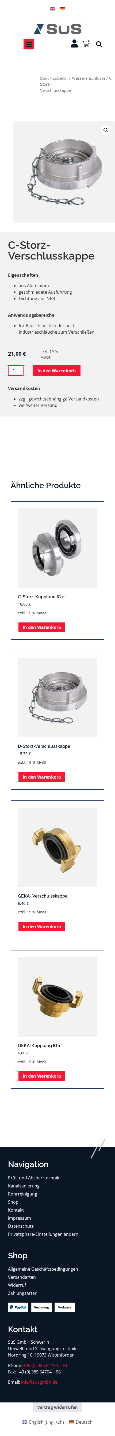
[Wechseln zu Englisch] (52, 8)
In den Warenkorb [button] (42, 627)
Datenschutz (21, 1226)
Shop (13, 1202)
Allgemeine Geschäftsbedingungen (43, 1269)
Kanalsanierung (24, 1186)
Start (44, 78)
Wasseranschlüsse (88, 78)
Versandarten (22, 1277)
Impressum (19, 1218)
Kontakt (16, 1210)
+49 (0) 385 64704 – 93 (45, 1365)
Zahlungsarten (22, 1293)
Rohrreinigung (22, 1194)
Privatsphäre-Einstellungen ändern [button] (43, 1234)
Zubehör (60, 78)
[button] (29, 44)
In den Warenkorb (56, 371)
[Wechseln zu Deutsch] (62, 8)
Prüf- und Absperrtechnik (33, 1178)
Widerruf (17, 1285)
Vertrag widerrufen (57, 1407)
